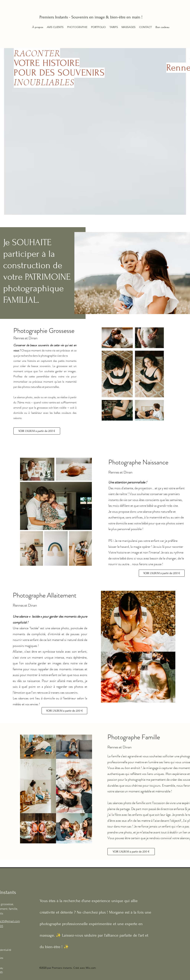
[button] (114, 27)
